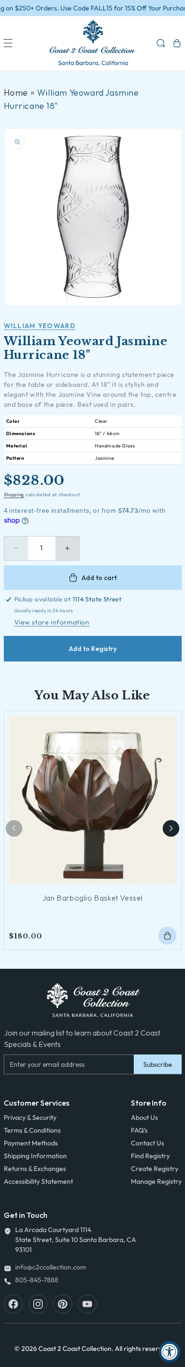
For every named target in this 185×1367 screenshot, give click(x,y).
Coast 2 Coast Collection (74, 1348)
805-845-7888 (36, 1280)
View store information (52, 622)
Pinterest (62, 1304)
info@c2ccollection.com (50, 1267)
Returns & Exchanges (35, 1168)
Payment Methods (31, 1143)
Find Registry (150, 1156)
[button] (8, 43)
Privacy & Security (30, 1117)
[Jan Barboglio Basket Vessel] (92, 799)
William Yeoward (40, 326)
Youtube (87, 1304)
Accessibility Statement (38, 1181)
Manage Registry (156, 1181)
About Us (144, 1117)
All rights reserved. (143, 1348)
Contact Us (147, 1143)
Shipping (14, 494)
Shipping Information (35, 1156)
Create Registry (154, 1168)
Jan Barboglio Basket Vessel (92, 897)
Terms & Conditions (32, 1130)
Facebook (13, 1304)
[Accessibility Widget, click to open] (169, 1351)
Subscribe (157, 1064)
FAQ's (139, 1130)
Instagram (37, 1304)
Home (16, 92)
